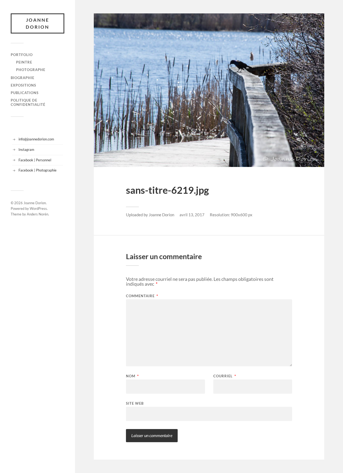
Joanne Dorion (37, 23)
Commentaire (142, 296)
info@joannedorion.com (36, 139)
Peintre (24, 62)
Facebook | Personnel (34, 160)
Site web (135, 403)
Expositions (23, 85)
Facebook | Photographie (37, 170)
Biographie (22, 78)
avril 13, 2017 (192, 214)
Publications (25, 93)
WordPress (38, 208)
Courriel (224, 376)
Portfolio (22, 55)
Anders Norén (37, 214)
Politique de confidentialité (28, 102)
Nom (132, 376)
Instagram (26, 149)
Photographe (30, 70)
